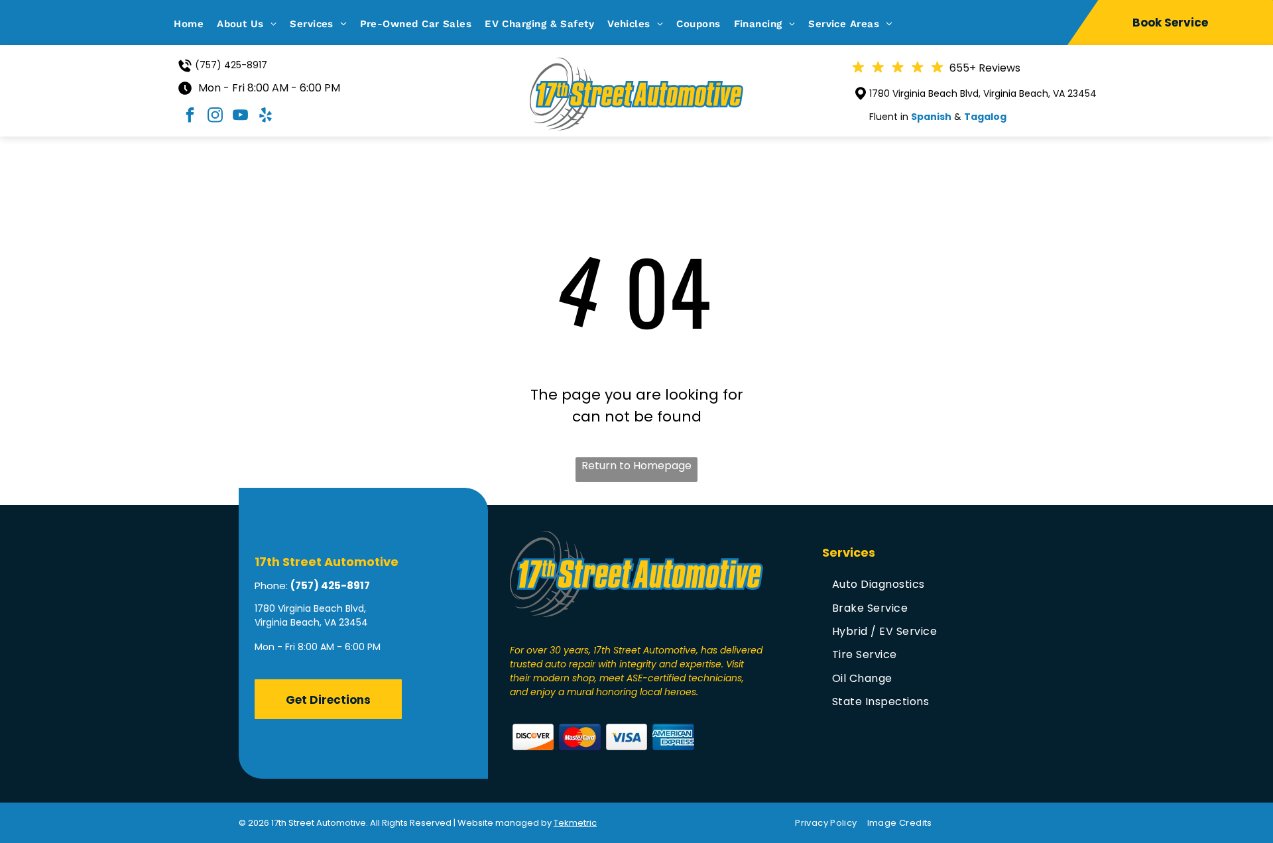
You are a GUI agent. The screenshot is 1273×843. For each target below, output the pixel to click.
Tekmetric (575, 822)
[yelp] (265, 117)
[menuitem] (195, 24)
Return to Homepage (636, 465)
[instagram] (215, 117)
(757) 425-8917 (231, 65)
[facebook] (189, 117)
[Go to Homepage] (636, 66)
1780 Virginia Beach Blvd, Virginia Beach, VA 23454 (983, 93)
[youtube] (240, 117)
